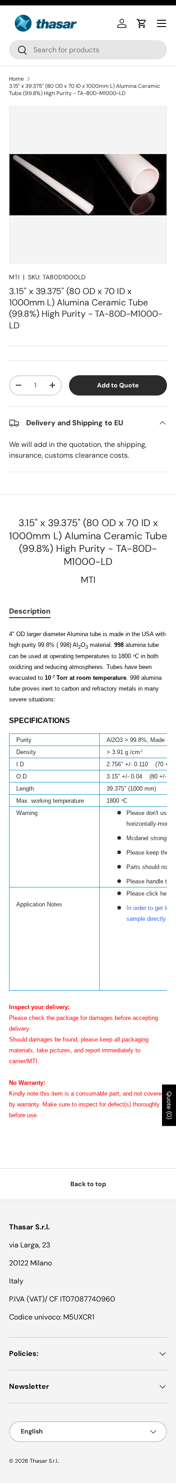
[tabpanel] (88, 879)
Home (16, 78)
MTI (14, 277)
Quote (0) (169, 1105)
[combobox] (88, 49)
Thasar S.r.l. (44, 1461)
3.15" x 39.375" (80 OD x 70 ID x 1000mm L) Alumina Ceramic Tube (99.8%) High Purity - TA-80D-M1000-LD (84, 89)
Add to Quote (118, 385)
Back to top (88, 1184)
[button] (142, 23)
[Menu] (161, 23)
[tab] (30, 611)
